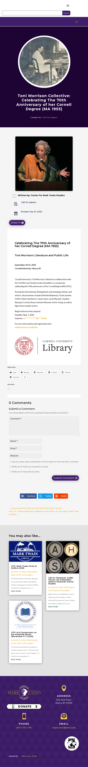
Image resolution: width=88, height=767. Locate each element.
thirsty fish (28, 756)
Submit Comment (64, 477)
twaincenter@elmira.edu (64, 727)
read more (16, 591)
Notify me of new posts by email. (26, 471)
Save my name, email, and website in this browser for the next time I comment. (45, 461)
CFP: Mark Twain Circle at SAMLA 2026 (24, 567)
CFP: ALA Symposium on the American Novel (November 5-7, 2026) (24, 634)
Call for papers (50, 117)
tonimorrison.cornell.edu (26, 327)
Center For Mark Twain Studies (48, 195)
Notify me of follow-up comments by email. (30, 466)
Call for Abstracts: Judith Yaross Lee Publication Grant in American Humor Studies (61, 581)
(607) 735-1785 (24, 727)
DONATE (16, 222)
